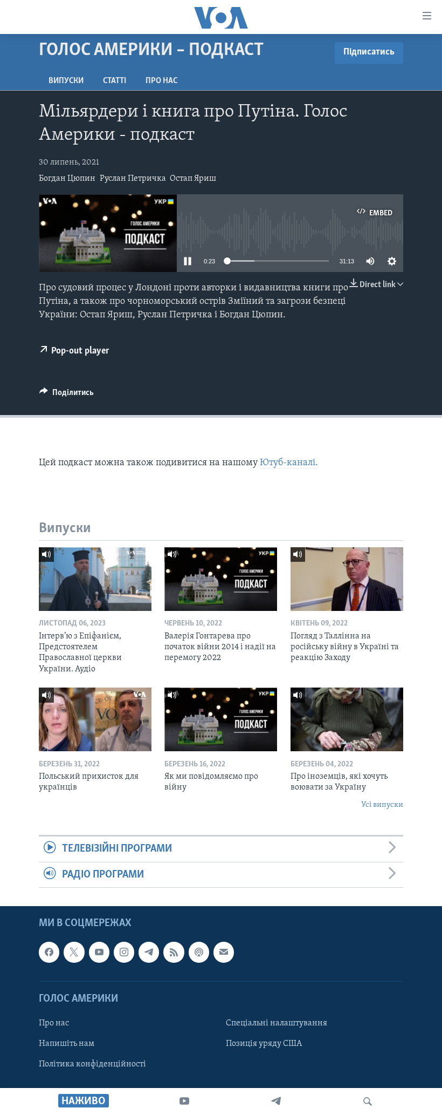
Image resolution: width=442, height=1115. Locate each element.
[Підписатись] (223, 952)
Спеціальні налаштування (276, 1023)
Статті (114, 81)
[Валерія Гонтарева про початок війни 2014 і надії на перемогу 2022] (220, 579)
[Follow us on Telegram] (149, 952)
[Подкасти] (199, 952)
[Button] (66, 395)
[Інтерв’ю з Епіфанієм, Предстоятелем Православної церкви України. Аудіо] (95, 579)
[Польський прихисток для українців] (95, 719)
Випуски (66, 81)
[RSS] (173, 952)
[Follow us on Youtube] (99, 952)
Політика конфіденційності (92, 1064)
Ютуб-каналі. (289, 463)
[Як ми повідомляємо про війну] (220, 719)
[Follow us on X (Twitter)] (74, 952)
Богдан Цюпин (67, 178)
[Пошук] (367, 1101)
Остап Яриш (193, 178)
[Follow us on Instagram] (124, 952)
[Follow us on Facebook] (49, 952)
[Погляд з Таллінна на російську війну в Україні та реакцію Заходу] (347, 579)
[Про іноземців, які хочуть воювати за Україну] (347, 719)
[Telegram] (276, 1101)
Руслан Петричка (133, 178)
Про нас (161, 81)
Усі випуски (382, 805)
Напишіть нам (66, 1043)
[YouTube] (184, 1101)
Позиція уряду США (264, 1043)
